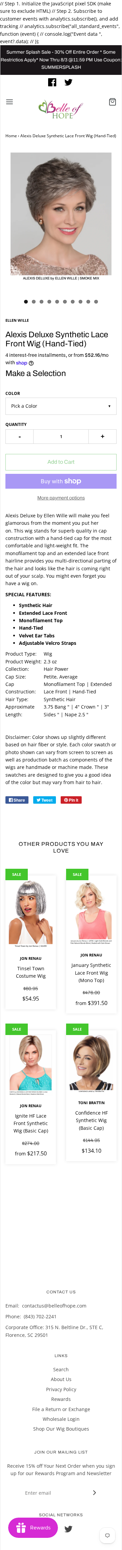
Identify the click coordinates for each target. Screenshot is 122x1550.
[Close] (110, 30)
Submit (63, 156)
